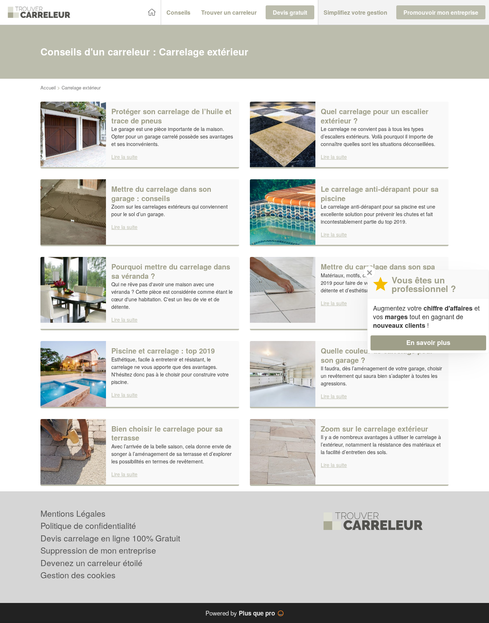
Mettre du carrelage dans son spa (378, 266)
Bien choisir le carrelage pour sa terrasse (167, 433)
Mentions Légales (73, 513)
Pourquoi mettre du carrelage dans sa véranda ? (170, 271)
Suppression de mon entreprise (98, 550)
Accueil (48, 87)
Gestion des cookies (78, 575)
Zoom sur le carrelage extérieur (374, 428)
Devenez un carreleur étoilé (91, 563)
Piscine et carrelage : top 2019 (163, 350)
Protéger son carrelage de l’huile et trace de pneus (171, 116)
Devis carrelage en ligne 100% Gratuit (110, 538)
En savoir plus (428, 342)
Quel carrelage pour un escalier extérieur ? (375, 116)
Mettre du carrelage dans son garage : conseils (161, 193)
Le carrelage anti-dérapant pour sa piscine (380, 193)
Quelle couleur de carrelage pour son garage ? (377, 355)
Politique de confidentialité (88, 525)
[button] (178, 12)
